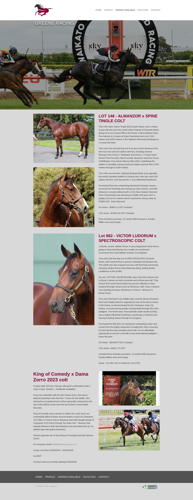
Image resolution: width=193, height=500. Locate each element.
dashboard (53, 486)
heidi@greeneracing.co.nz (64, 444)
